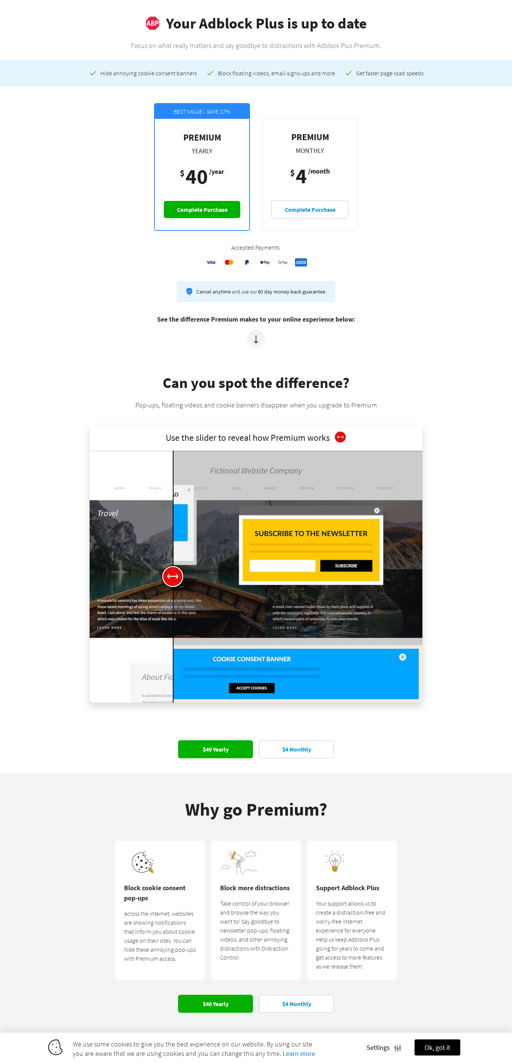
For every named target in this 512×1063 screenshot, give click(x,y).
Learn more (299, 1053)
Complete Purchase (202, 209)
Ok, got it (437, 1047)
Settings (380, 1047)
